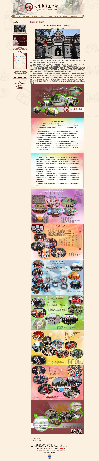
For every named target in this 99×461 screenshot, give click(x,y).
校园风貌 (41, 22)
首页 (18, 16)
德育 (42, 16)
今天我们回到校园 (19, 62)
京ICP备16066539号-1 (40, 450)
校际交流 (58, 16)
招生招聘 (74, 16)
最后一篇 (36, 440)
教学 (50, 16)
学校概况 (26, 16)
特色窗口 (66, 16)
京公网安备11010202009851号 (56, 450)
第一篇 (36, 438)
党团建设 (34, 16)
